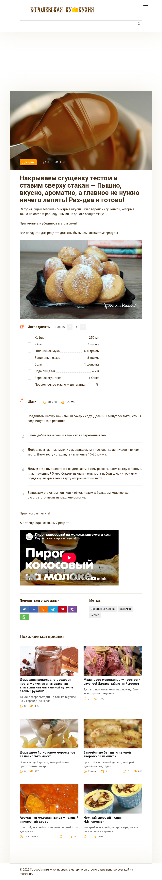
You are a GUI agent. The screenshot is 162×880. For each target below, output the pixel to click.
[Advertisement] (81, 61)
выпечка (125, 609)
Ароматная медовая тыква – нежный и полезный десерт (49, 819)
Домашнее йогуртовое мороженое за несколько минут (47, 754)
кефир (95, 615)
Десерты (28, 162)
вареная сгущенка (103, 609)
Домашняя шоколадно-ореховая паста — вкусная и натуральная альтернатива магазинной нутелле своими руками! (46, 685)
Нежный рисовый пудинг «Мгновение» (103, 819)
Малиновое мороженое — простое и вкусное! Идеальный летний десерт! (112, 681)
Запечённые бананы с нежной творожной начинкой (107, 754)
